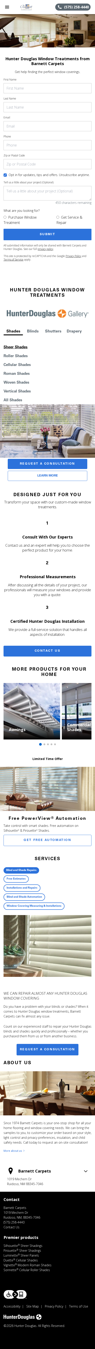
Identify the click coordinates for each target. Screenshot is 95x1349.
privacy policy (45, 249)
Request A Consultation (47, 463)
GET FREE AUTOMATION (47, 840)
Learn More (47, 475)
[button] (7, 7)
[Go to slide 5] (55, 744)
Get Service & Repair (69, 220)
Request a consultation (47, 1049)
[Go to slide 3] (48, 744)
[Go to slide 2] (44, 744)
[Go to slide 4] (51, 744)
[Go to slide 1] (40, 744)
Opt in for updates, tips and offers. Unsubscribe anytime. (49, 175)
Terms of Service (13, 259)
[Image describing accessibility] (15, 1294)
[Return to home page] (27, 7)
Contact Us (48, 651)
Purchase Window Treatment (20, 220)
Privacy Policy (73, 256)
